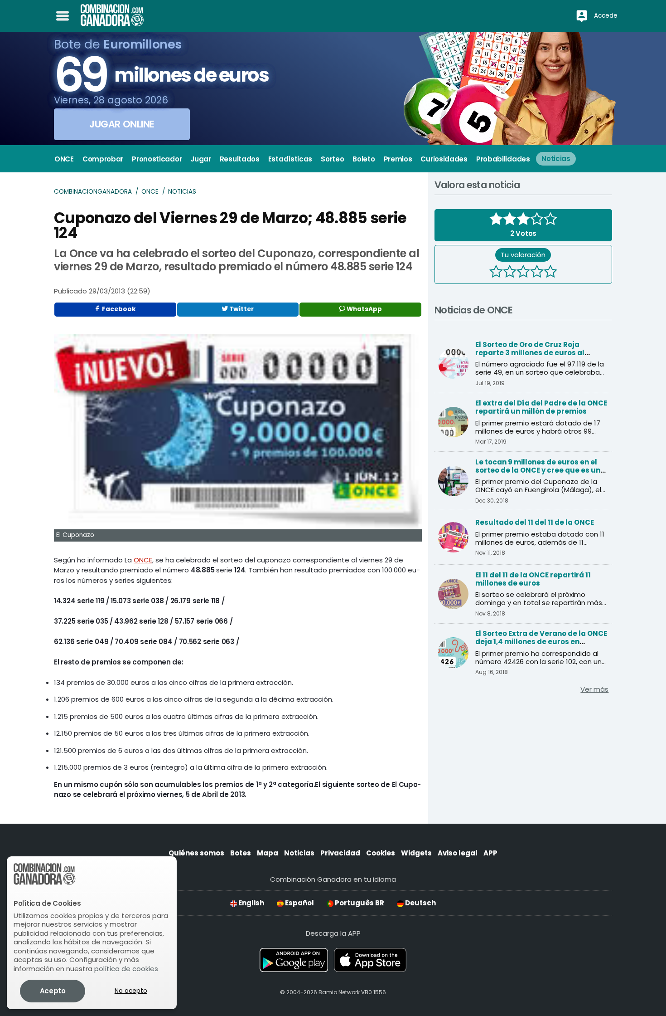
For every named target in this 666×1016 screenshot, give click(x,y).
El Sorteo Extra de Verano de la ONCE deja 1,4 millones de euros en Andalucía (541, 642)
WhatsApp (363, 309)
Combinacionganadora (93, 191)
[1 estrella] (496, 272)
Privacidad (340, 853)
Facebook (118, 309)
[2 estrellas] (509, 272)
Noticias (182, 191)
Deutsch (420, 903)
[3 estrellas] (523, 272)
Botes (240, 853)
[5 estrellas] (550, 272)
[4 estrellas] (537, 272)
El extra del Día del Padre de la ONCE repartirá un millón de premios (541, 407)
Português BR (358, 903)
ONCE (150, 191)
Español (299, 903)
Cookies (380, 853)
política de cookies (126, 968)
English (250, 903)
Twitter (241, 309)
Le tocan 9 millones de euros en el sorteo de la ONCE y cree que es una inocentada (540, 470)
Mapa (267, 853)
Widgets (416, 853)
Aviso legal (458, 853)
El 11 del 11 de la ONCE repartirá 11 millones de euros (533, 579)
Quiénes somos (196, 853)
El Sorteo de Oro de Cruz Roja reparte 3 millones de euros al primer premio (529, 353)
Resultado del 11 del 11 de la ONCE (534, 522)
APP (490, 853)
